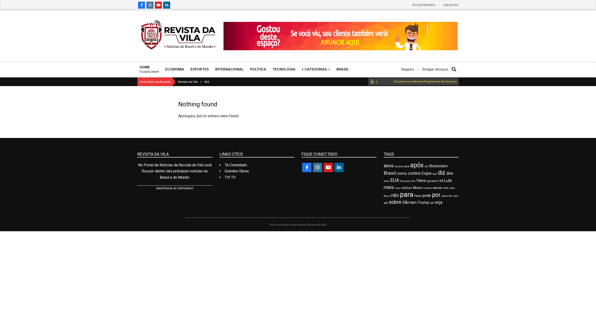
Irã (441, 181)
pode (427, 195)
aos (406, 166)
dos (449, 173)
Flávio (421, 180)
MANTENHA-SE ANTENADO (174, 188)
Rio (450, 196)
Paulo (418, 196)
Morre (417, 188)
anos (388, 165)
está (386, 181)
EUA (394, 180)
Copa (426, 173)
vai (431, 202)
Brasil (390, 173)
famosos (405, 181)
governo (432, 181)
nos (445, 188)
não (395, 195)
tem (413, 202)
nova (452, 188)
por (436, 194)
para (406, 194)
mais (389, 187)
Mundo (437, 188)
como (402, 173)
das (434, 173)
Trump (423, 202)
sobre (395, 202)
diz (441, 172)
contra (414, 173)
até (426, 166)
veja (438, 202)
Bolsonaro (439, 166)
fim (414, 181)
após (416, 165)
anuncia (398, 166)
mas (397, 188)
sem (455, 196)
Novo (387, 196)
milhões (406, 188)
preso (444, 196)
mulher (427, 188)
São (405, 202)
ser (386, 202)
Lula (448, 180)
